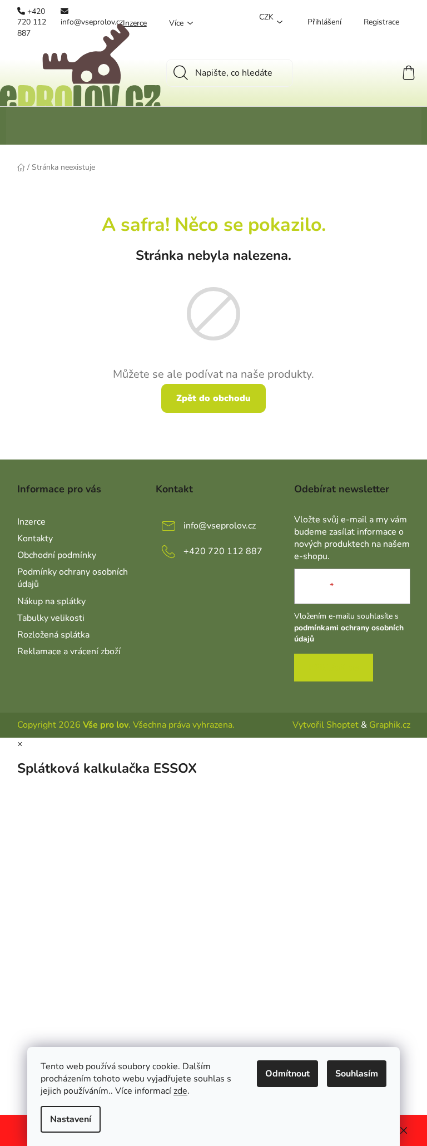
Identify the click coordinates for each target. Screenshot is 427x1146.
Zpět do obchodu (213, 398)
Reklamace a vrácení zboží (69, 651)
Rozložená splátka (53, 635)
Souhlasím (356, 1074)
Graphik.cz (389, 725)
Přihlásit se (334, 667)
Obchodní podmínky (56, 555)
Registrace (381, 22)
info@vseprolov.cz (219, 526)
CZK (266, 17)
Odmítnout (287, 1074)
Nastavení (70, 1119)
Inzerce (31, 522)
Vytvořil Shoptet (325, 725)
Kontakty (35, 538)
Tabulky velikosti (51, 618)
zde (180, 1091)
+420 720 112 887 (222, 551)
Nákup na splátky (51, 601)
